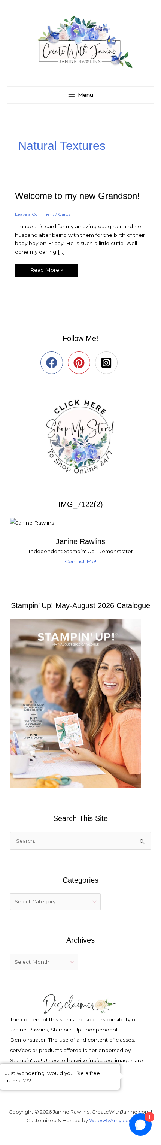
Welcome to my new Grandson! (77, 196)
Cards (64, 214)
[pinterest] (81, 362)
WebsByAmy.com (111, 1120)
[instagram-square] (108, 362)
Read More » (46, 268)
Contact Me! (80, 561)
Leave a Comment (34, 214)
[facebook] (53, 362)
